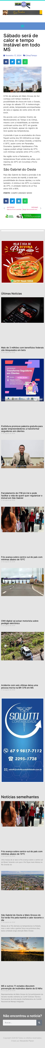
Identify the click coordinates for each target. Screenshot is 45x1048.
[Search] (39, 1023)
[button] (22, 26)
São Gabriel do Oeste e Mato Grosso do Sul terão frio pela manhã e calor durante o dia (22, 917)
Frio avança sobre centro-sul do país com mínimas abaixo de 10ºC (21, 558)
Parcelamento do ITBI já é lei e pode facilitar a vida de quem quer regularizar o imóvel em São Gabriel (21, 495)
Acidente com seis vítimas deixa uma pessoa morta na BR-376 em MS (19, 686)
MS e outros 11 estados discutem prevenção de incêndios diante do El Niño (21, 987)
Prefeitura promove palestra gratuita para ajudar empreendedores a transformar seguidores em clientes (22, 428)
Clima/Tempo (31, 55)
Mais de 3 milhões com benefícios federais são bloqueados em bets (22, 348)
